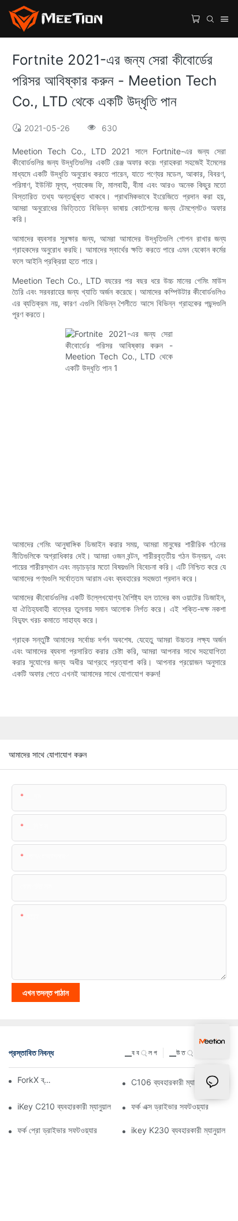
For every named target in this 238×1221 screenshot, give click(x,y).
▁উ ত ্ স (183, 1052)
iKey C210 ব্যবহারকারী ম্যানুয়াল (64, 1106)
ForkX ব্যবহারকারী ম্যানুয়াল (34, 1080)
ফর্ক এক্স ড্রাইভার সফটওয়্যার (170, 1106)
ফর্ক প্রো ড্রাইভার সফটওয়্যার (57, 1130)
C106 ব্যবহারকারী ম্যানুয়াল (169, 1082)
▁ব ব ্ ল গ (141, 1052)
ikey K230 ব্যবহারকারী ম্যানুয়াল (178, 1130)
